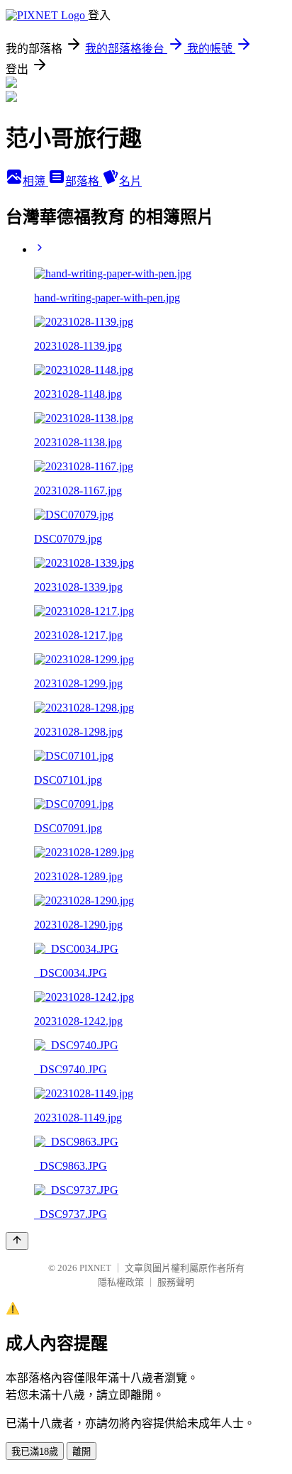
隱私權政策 (121, 1282)
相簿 (35, 181)
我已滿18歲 (34, 1451)
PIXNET (95, 1268)
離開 (81, 1451)
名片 (130, 181)
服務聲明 (175, 1282)
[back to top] (17, 1241)
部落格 (83, 181)
